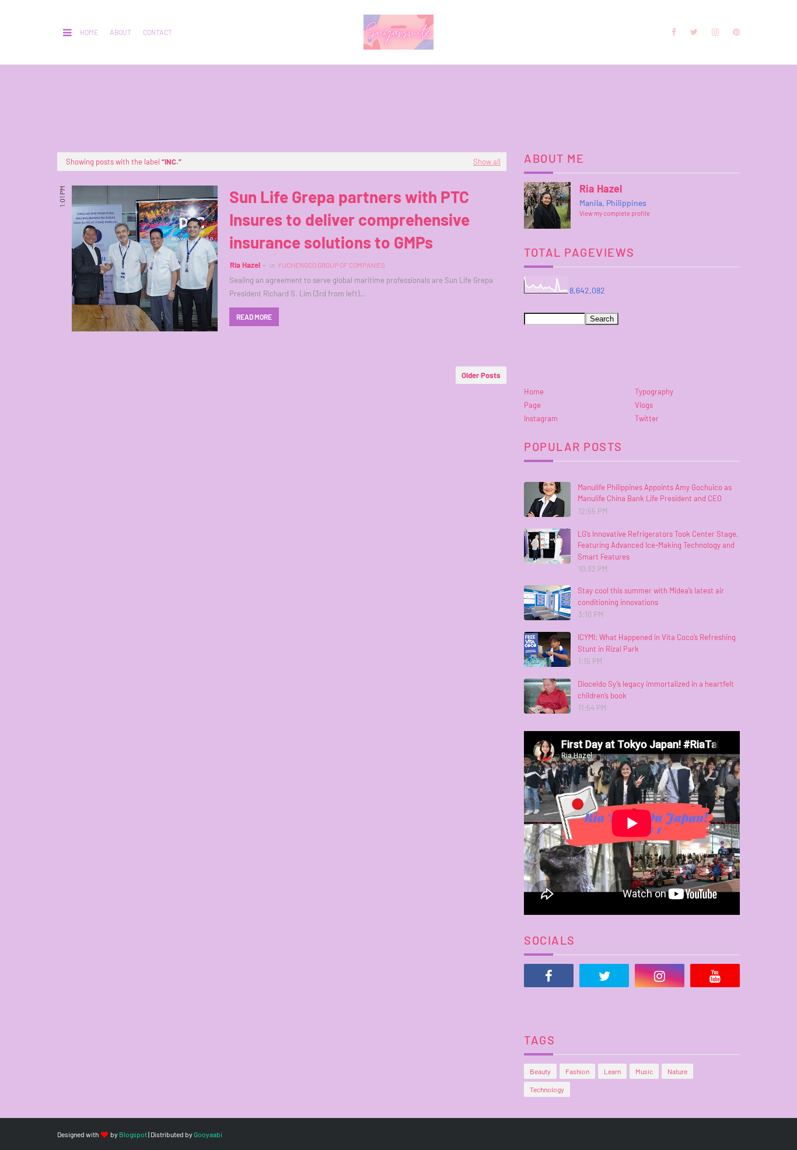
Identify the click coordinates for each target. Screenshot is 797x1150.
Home (89, 32)
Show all (487, 161)
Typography (654, 391)
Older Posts (481, 375)
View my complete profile (614, 213)
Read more (254, 317)
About (120, 32)
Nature (677, 1071)
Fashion (577, 1071)
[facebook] (673, 32)
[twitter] (694, 32)
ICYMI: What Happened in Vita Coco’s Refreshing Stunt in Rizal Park (657, 642)
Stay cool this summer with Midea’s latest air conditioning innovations (651, 596)
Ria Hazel (245, 265)
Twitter (647, 418)
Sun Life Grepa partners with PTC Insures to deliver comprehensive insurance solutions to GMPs (349, 219)
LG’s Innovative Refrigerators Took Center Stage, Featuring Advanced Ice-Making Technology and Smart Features (658, 545)
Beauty (540, 1071)
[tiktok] (549, 1004)
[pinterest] (734, 32)
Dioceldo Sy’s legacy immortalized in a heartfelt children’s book (656, 689)
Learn (612, 1071)
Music (644, 1071)
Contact (157, 32)
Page (532, 405)
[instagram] (715, 32)
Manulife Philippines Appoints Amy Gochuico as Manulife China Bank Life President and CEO (655, 493)
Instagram (541, 418)
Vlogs (644, 405)
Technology (547, 1089)
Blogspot (133, 1134)
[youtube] (715, 975)
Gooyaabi (208, 1134)
